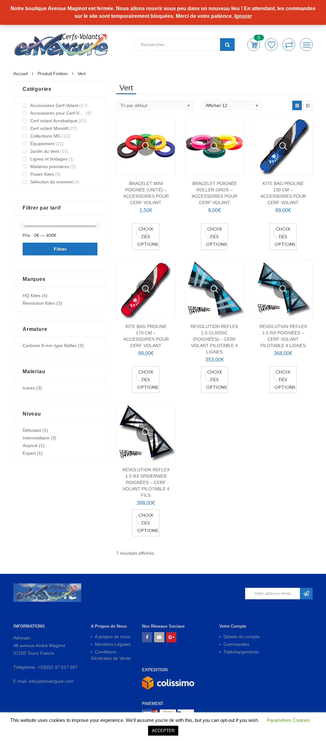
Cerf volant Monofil (49, 128)
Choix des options (147, 236)
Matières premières (49, 166)
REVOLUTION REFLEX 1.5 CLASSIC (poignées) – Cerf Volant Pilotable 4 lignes (214, 339)
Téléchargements (241, 651)
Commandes (236, 644)
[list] (308, 105)
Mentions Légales (113, 644)
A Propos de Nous (109, 626)
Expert (29, 453)
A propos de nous (112, 636)
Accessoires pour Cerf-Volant (57, 113)
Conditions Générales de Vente (111, 655)
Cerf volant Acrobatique (53, 120)
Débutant (32, 430)
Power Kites (42, 174)
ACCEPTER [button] (163, 730)
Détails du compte (241, 636)
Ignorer (243, 16)
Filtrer (60, 249)
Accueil (20, 73)
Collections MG (45, 136)
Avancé (30, 445)
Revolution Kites (39, 303)
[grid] (297, 105)
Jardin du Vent (44, 151)
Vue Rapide (145, 146)
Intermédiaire (36, 437)
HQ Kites (31, 295)
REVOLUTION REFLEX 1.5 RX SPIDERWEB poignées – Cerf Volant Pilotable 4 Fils (146, 482)
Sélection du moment (51, 181)
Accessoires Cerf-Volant (54, 105)
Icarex (29, 387)
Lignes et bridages (48, 158)
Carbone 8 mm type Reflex (50, 345)
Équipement (42, 143)
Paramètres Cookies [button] (288, 720)
